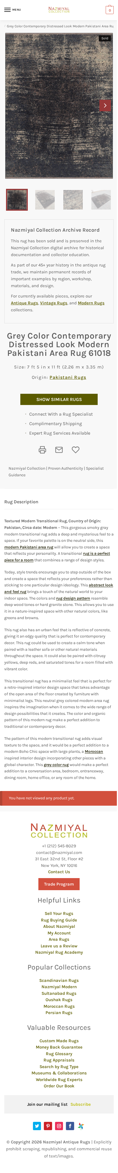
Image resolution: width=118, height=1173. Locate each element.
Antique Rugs (24, 303)
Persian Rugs (59, 1012)
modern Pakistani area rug (28, 547)
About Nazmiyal (59, 926)
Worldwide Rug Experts (59, 1079)
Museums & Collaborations (59, 1073)
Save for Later (76, 450)
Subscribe (80, 1104)
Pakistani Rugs (68, 377)
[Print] (42, 450)
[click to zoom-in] (59, 105)
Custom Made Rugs (59, 1040)
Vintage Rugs (53, 303)
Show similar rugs (59, 399)
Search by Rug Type (59, 1066)
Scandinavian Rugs (59, 980)
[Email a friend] (59, 450)
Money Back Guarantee (59, 1047)
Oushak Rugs (59, 999)
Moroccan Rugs (59, 1006)
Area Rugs (59, 939)
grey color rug (56, 764)
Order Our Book (59, 1085)
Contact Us (59, 871)
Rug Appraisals (59, 1060)
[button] (105, 105)
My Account (59, 933)
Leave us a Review (59, 946)
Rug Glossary (59, 1053)
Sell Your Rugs (59, 913)
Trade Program (59, 884)
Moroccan (94, 751)
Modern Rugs (91, 303)
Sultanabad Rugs (59, 993)
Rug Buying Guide (59, 920)
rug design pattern (73, 598)
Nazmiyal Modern (59, 986)
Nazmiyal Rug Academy (59, 952)
